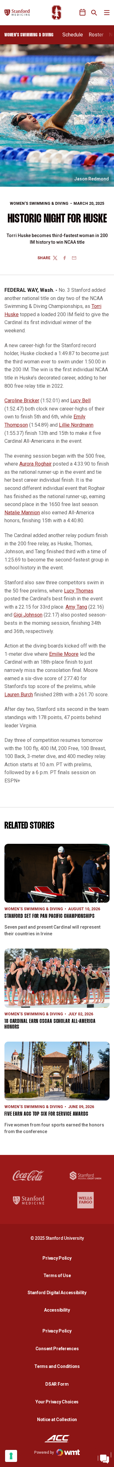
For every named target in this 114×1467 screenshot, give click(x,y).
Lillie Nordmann (76, 425)
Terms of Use (57, 1275)
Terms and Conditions (56, 1366)
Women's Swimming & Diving (39, 203)
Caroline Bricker (21, 401)
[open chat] (104, 1457)
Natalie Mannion (22, 513)
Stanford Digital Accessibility (59, 1292)
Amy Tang (76, 607)
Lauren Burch (18, 695)
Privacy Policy (58, 1258)
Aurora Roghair (35, 464)
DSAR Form (56, 1384)
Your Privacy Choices (57, 1401)
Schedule (72, 35)
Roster (96, 35)
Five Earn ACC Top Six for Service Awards (46, 1114)
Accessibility (58, 1310)
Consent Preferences (57, 1348)
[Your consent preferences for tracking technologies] (11, 1456)
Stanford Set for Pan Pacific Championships (49, 916)
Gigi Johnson (28, 615)
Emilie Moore (64, 654)
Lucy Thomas (78, 591)
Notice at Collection (57, 1419)
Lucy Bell (80, 401)
